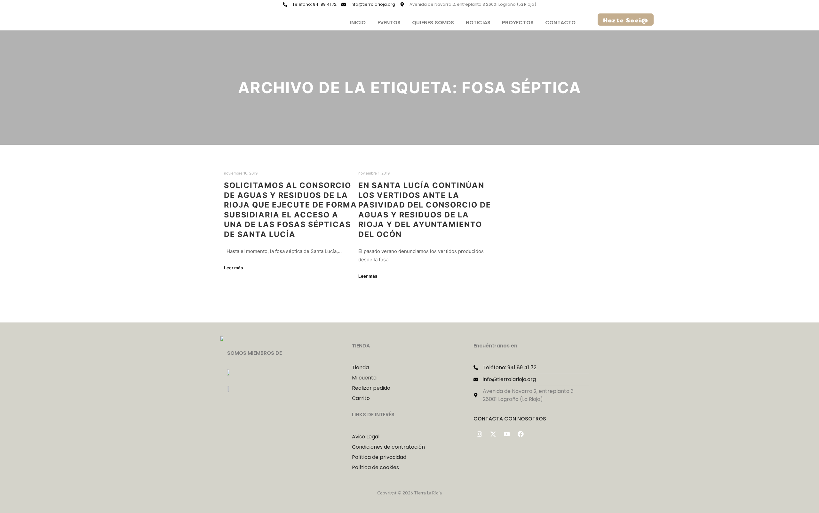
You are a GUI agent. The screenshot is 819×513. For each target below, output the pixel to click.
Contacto (560, 22)
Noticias (478, 22)
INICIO (358, 22)
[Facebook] (521, 434)
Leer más (233, 267)
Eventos (389, 22)
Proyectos (518, 22)
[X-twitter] (493, 434)
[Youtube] (507, 434)
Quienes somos (433, 22)
